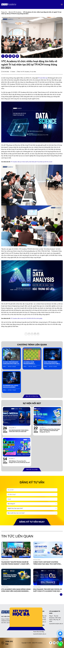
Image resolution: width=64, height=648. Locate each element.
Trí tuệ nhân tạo (42, 78)
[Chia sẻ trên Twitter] (6, 56)
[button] (62, 4)
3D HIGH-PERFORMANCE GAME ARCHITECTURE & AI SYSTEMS (11, 363)
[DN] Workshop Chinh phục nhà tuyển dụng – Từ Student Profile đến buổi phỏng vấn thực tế (50, 431)
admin (13, 71)
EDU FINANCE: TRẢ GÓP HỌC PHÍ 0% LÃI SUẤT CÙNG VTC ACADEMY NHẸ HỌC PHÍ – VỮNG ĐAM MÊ (47, 590)
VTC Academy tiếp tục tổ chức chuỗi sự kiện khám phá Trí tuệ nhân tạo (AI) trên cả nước (31, 161)
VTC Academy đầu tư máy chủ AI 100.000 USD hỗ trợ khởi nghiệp (26, 318)
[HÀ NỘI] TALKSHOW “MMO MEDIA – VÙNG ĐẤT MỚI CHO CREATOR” (19, 431)
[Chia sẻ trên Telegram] (17, 56)
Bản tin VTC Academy (15, 12)
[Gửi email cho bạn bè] (10, 56)
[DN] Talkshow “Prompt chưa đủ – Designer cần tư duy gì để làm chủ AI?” (19, 462)
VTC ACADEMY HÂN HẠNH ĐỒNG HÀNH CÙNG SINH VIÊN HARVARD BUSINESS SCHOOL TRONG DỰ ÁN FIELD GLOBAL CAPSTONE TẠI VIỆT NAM (16, 590)
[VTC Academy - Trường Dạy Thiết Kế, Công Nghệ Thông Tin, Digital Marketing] (8, 4)
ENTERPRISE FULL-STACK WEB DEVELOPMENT (10, 386)
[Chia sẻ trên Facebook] (3, 56)
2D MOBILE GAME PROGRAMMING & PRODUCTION (29, 363)
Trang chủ (4, 12)
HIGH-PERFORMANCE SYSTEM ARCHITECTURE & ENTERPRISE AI (52, 363)
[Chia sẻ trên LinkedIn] (13, 56)
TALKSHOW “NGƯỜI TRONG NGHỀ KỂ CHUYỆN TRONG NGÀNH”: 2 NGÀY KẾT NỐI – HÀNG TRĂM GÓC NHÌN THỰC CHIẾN (15, 563)
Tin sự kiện (33, 71)
